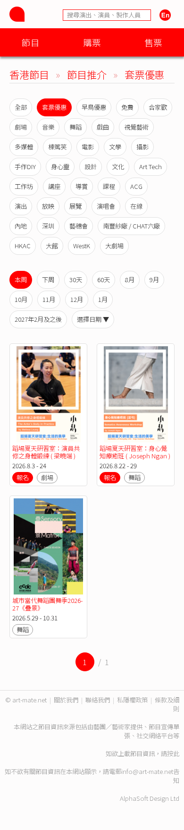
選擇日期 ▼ (93, 319)
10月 (21, 299)
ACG (136, 186)
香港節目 (29, 74)
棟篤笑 (57, 146)
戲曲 (103, 126)
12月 (76, 299)
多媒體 (24, 146)
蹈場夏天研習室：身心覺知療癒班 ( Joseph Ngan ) (135, 452)
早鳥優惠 (94, 107)
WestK (81, 245)
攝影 (142, 146)
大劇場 (114, 245)
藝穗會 (78, 225)
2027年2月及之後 (38, 319)
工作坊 (24, 186)
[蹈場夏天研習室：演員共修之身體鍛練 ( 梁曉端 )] (48, 394)
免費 (127, 107)
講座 (54, 186)
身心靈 (60, 166)
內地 (21, 225)
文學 (115, 146)
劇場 (21, 126)
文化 (118, 166)
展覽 (75, 206)
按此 (173, 753)
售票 (153, 42)
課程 (109, 186)
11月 (48, 299)
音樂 (48, 126)
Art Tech (150, 166)
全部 (21, 107)
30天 (75, 279)
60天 (103, 279)
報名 (23, 477)
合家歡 (158, 107)
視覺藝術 (136, 126)
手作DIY (25, 166)
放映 (48, 206)
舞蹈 (75, 126)
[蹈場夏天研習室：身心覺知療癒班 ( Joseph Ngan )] (136, 394)
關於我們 (66, 699)
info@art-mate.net (147, 771)
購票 (92, 42)
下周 (48, 279)
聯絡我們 (97, 699)
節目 (31, 42)
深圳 (48, 225)
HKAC (23, 245)
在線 (136, 206)
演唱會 (106, 206)
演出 (21, 206)
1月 (103, 299)
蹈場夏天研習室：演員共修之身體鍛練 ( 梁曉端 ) (46, 452)
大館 (52, 245)
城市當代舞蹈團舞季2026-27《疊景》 (47, 604)
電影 (88, 146)
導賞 (81, 186)
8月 (129, 279)
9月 (154, 279)
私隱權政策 (132, 699)
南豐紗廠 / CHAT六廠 (131, 225)
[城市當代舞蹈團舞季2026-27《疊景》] (48, 546)
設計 (90, 166)
